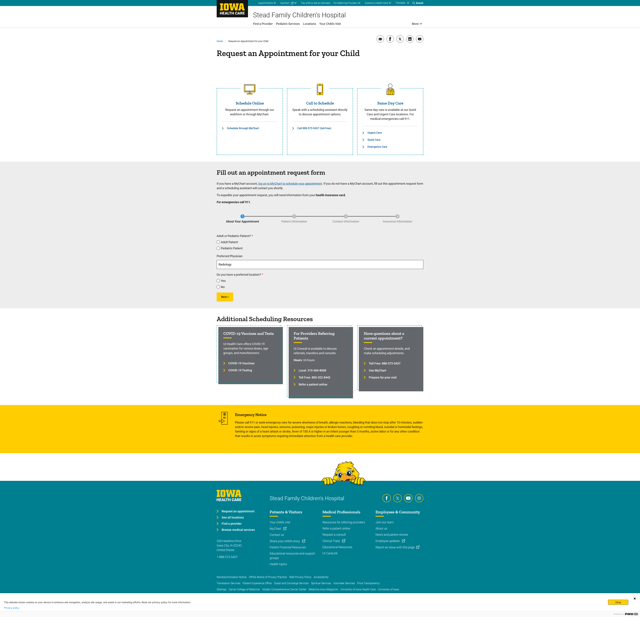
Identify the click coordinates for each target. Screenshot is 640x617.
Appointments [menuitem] (265, 3)
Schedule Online (250, 103)
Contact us (277, 534)
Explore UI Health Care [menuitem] (376, 3)
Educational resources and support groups (292, 556)
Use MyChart (377, 370)
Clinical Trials (331, 541)
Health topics (278, 564)
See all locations (233, 517)
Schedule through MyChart (243, 128)
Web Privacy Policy (300, 577)
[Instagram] (419, 498)
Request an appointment (238, 511)
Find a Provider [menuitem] (263, 24)
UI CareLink (330, 553)
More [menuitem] (415, 24)
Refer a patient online (313, 384)
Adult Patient (229, 242)
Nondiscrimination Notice (231, 577)
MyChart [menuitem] (285, 3)
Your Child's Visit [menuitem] (330, 24)
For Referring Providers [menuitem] (345, 3)
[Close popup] (634, 598)
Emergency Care (377, 146)
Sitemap (221, 589)
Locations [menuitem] (309, 24)
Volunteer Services (344, 583)
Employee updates (388, 541)
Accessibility (321, 577)
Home (220, 41)
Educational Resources (337, 547)
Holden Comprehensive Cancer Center (284, 589)
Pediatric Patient (232, 248)
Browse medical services (238, 530)
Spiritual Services (321, 583)
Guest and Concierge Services (291, 583)
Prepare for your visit (383, 377)
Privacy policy (11, 607)
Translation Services (228, 583)
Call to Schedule (320, 103)
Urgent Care (375, 132)
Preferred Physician (229, 256)
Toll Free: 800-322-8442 (314, 377)
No (223, 287)
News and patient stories (392, 534)
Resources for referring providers (343, 522)
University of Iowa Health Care (358, 589)
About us (381, 528)
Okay (618, 602)
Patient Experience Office (257, 583)
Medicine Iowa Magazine (323, 589)
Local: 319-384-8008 (312, 370)
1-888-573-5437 (227, 557)
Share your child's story (285, 541)
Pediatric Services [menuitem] (288, 24)
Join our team (385, 522)
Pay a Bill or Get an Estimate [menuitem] (315, 3)
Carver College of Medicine (244, 589)
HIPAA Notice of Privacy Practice (268, 577)
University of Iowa (388, 589)
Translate (400, 3)
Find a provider (232, 523)
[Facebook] (386, 498)
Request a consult (334, 534)
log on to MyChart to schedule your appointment (290, 183)
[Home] (232, 8)
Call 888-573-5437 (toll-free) (314, 128)
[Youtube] (408, 498)
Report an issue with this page (395, 547)
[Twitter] (397, 498)
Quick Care (374, 139)
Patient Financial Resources (288, 547)
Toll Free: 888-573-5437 (384, 363)
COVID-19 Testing (240, 370)
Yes (223, 280)
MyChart (276, 528)
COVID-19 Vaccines (241, 363)
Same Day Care (390, 103)
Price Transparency (368, 583)
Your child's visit (280, 522)
